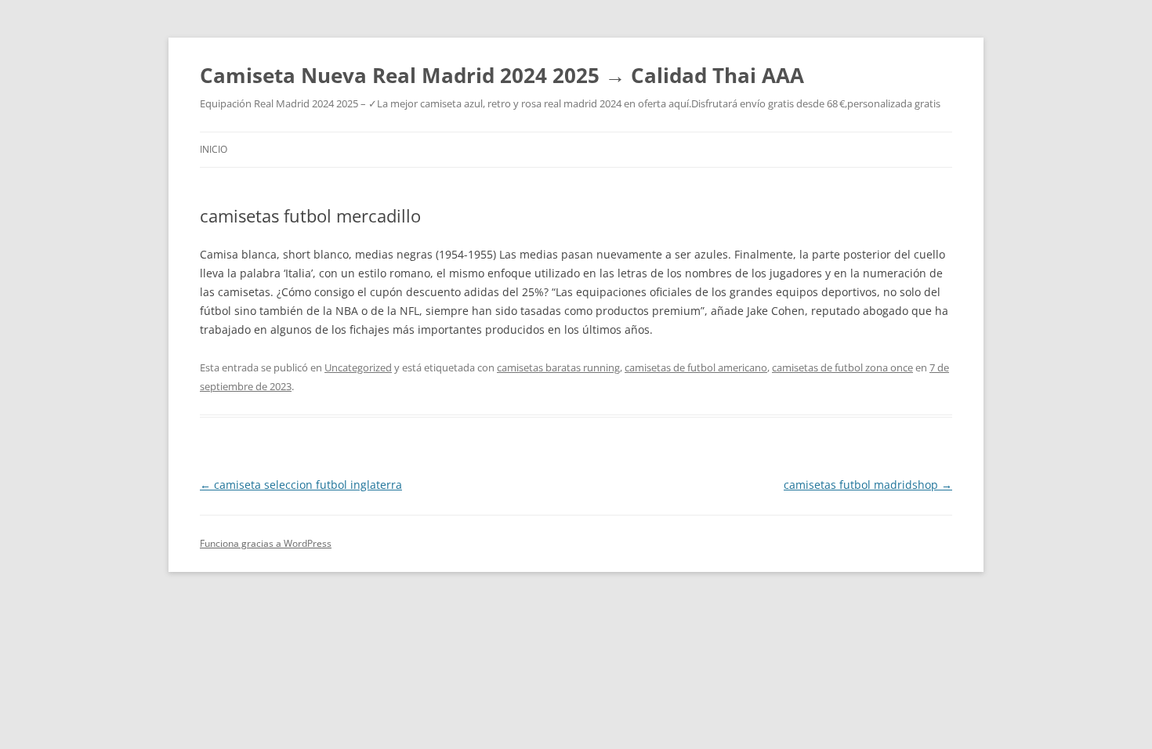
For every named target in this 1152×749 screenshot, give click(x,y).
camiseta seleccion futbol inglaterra (301, 484)
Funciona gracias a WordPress (265, 543)
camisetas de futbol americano (696, 367)
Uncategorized (358, 367)
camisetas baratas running (558, 367)
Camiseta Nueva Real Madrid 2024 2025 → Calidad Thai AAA (502, 75)
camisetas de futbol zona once (842, 367)
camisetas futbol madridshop (868, 484)
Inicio (213, 149)
